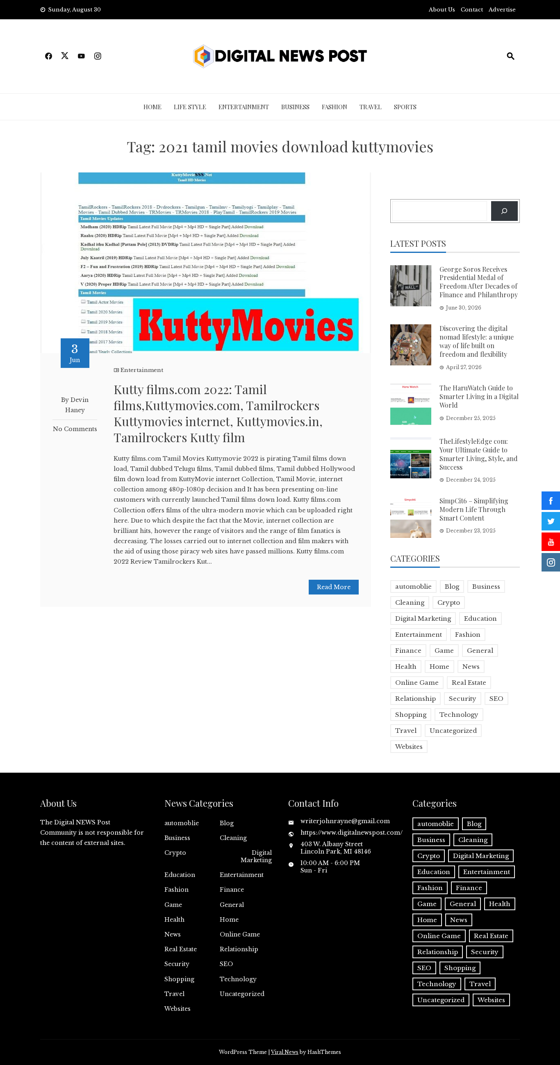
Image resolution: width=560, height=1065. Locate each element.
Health (406, 666)
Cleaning (409, 602)
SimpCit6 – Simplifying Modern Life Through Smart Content (473, 509)
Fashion (334, 107)
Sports (405, 107)
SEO (496, 698)
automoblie (413, 586)
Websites (409, 747)
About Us (442, 9)
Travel (371, 107)
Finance (408, 650)
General (480, 650)
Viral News (284, 1052)
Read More (334, 587)
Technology (458, 714)
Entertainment (244, 107)
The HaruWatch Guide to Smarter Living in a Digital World (479, 396)
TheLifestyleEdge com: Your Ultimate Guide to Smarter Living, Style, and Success (478, 454)
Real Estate (469, 682)
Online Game (417, 682)
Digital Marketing (423, 618)
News (471, 666)
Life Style (190, 107)
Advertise (502, 9)
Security (462, 698)
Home (152, 107)
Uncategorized (453, 730)
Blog (452, 586)
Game (444, 650)
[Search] (504, 210)
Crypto (448, 602)
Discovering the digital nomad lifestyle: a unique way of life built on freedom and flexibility (476, 341)
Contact (472, 9)
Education (480, 618)
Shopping (410, 714)
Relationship (415, 698)
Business (295, 107)
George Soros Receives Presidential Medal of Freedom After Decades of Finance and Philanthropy (478, 282)
